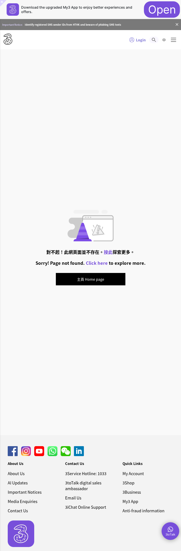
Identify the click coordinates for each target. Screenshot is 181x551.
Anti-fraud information (143, 510)
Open (162, 9)
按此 (108, 252)
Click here (97, 263)
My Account (133, 473)
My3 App (130, 501)
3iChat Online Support (85, 507)
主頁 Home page (90, 279)
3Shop (128, 483)
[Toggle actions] (170, 531)
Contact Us (18, 510)
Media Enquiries (22, 501)
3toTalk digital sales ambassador (83, 485)
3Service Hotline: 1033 (85, 473)
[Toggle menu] (173, 40)
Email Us (73, 498)
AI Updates (18, 483)
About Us (16, 473)
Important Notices (24, 492)
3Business (132, 492)
